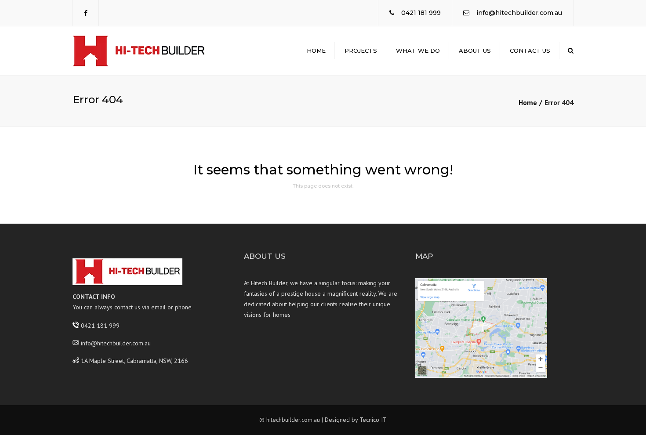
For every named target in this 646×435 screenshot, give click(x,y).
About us (475, 50)
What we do (418, 50)
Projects (361, 50)
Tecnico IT (373, 420)
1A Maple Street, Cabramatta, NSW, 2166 (134, 360)
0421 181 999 (421, 13)
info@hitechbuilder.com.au (519, 13)
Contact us (530, 50)
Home (316, 50)
